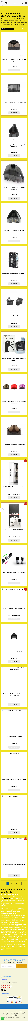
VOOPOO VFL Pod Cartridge (14, 736)
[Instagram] (5, 990)
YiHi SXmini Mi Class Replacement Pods (14, 486)
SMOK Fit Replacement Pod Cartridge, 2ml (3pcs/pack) (14, 573)
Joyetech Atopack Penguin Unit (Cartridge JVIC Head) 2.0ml (14, 359)
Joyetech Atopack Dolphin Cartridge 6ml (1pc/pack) (14, 145)
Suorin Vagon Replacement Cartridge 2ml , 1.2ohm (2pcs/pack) (14, 694)
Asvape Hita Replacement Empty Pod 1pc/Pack (14, 779)
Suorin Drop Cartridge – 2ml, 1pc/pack (14, 230)
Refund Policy (14, 1016)
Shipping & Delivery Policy (18, 1014)
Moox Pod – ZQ (14, 315)
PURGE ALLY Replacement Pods (14, 529)
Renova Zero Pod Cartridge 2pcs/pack (14, 651)
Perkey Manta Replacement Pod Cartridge (14, 444)
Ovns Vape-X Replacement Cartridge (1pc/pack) (14, 102)
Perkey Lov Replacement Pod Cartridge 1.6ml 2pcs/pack (14, 402)
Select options (14, 112)
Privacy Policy (6, 1014)
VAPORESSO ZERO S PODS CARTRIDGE (14, 864)
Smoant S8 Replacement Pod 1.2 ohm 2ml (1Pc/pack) (14, 188)
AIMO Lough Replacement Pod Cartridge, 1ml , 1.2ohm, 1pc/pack (14, 60)
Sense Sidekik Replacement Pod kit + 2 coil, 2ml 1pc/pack (14, 274)
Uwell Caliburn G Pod (14, 822)
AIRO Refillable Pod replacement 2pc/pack (14, 608)
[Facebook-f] (2, 990)
